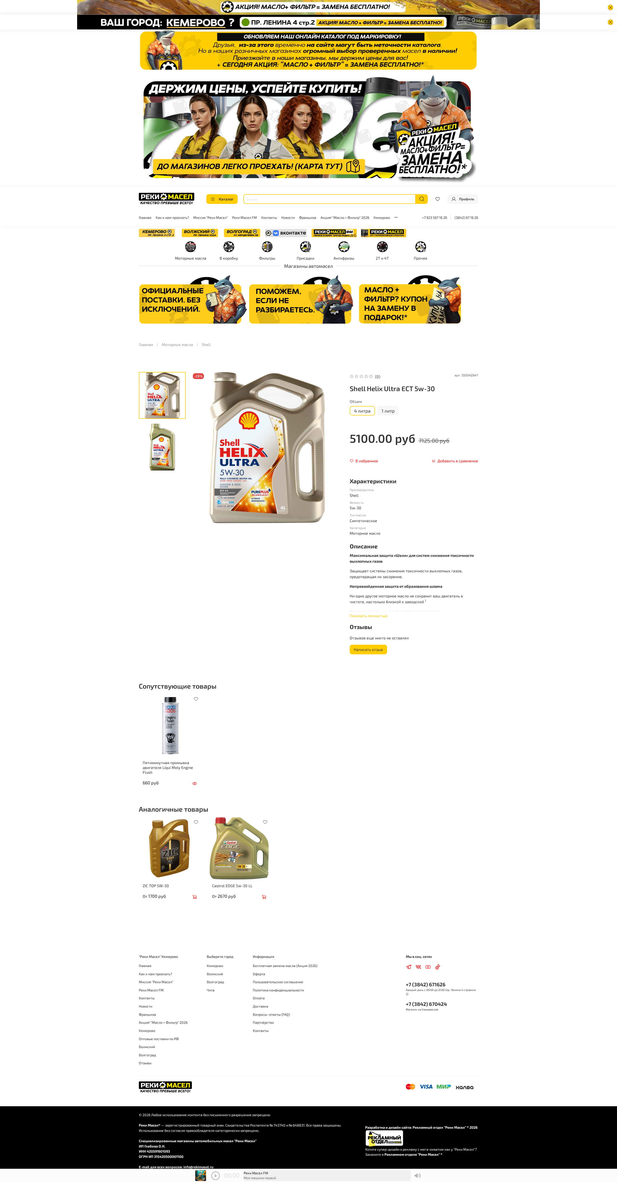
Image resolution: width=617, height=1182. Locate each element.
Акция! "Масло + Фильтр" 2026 (345, 217)
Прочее (420, 258)
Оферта (259, 974)
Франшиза (307, 217)
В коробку (229, 258)
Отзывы (145, 1063)
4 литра (362, 411)
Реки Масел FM (244, 217)
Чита (211, 990)
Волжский (147, 1047)
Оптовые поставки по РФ (159, 1039)
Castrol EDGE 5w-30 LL (232, 885)
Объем (356, 401)
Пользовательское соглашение (278, 982)
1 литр (388, 411)
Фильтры (267, 258)
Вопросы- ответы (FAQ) (271, 1014)
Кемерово (382, 217)
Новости (288, 217)
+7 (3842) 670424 (426, 1004)
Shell (206, 344)
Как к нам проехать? (172, 217)
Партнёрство (263, 1022)
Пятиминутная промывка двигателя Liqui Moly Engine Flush (168, 767)
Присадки (305, 258)
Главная (145, 217)
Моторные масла (190, 258)
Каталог (226, 199)
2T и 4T (382, 258)
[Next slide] (333, 447)
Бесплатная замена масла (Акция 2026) (285, 966)
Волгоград (147, 1055)
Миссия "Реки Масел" (210, 217)
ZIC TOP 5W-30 (156, 885)
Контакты (269, 217)
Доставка (260, 1006)
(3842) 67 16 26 (466, 217)
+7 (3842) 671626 (425, 984)
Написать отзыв (368, 649)
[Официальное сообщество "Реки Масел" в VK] (286, 232)
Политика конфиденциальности (278, 990)
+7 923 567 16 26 (434, 217)
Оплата (259, 998)
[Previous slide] (201, 447)
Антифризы (344, 258)
